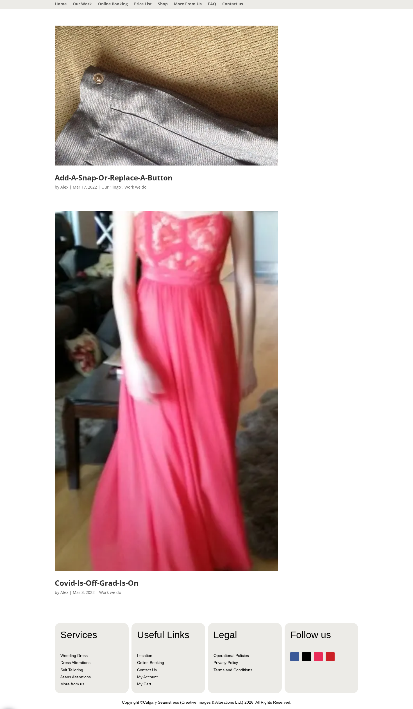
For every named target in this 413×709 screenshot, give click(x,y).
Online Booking (113, 4)
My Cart (144, 684)
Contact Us (147, 670)
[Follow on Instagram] (318, 656)
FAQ (212, 4)
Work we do (135, 187)
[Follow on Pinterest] (330, 656)
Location (144, 655)
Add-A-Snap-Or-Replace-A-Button (114, 178)
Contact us (232, 4)
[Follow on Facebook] (294, 656)
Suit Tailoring (71, 670)
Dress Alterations (75, 662)
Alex (64, 187)
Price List (143, 4)
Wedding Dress (74, 655)
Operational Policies (231, 655)
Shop (163, 4)
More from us (72, 684)
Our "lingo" (111, 187)
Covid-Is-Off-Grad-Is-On (97, 583)
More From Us (188, 4)
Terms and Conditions (233, 670)
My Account (147, 677)
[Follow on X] (306, 656)
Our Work (82, 4)
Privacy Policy (226, 662)
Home (61, 4)
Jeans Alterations (75, 677)
